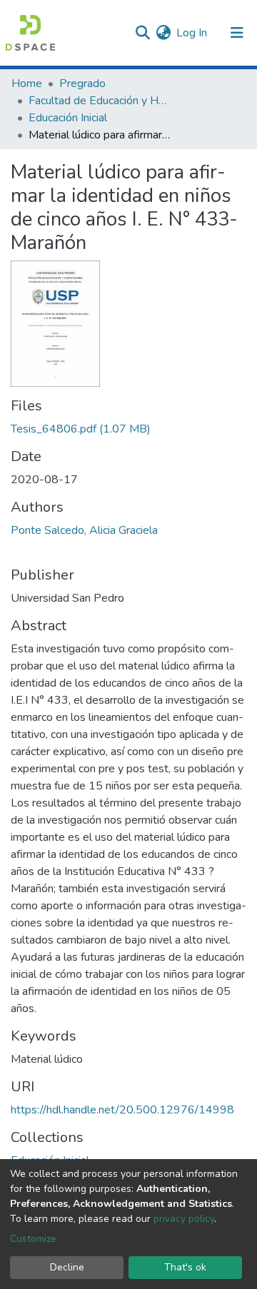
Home (26, 83)
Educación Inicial (68, 118)
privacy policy (183, 1218)
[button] (163, 32)
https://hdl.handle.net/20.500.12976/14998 (122, 1110)
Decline (67, 1267)
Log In (192, 33)
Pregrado (82, 83)
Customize (33, 1238)
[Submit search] (142, 32)
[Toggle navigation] (237, 33)
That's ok (185, 1267)
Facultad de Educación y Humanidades (100, 100)
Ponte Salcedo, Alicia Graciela (84, 530)
